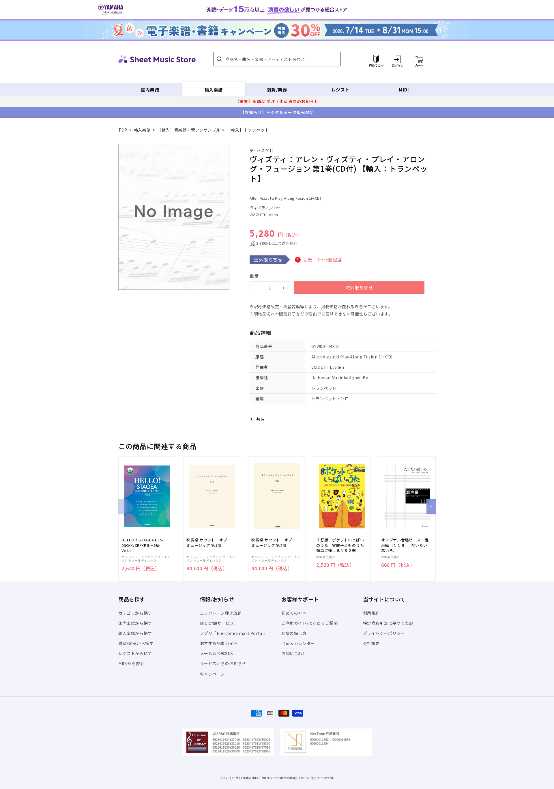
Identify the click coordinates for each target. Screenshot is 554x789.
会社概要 (371, 643)
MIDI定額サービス (217, 623)
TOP (122, 130)
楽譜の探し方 (294, 633)
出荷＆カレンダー (298, 643)
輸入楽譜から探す (135, 633)
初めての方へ (294, 613)
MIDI (404, 90)
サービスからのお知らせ (223, 663)
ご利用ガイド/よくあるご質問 (309, 623)
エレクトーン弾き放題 (221, 613)
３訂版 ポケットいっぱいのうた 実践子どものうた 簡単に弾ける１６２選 (342, 545)
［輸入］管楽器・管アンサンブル (188, 130)
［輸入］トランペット (248, 130)
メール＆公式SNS (216, 653)
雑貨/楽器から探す (136, 643)
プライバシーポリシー (384, 633)
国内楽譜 (150, 90)
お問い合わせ (294, 653)
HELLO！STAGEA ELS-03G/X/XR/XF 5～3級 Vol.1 (142, 545)
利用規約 (371, 613)
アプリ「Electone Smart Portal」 (234, 633)
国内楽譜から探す (135, 623)
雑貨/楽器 (277, 90)
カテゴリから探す (135, 613)
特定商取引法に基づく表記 (388, 623)
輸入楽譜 (213, 90)
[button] (277, 59)
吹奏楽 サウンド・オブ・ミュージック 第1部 (208, 542)
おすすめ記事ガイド (219, 643)
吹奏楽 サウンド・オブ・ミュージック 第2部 (273, 542)
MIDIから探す (131, 663)
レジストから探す (135, 653)
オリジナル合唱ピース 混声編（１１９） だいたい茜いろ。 (404, 545)
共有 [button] (260, 419)
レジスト (340, 90)
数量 (254, 276)
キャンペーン (212, 674)
